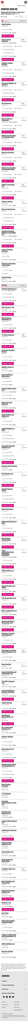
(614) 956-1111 (5, 328)
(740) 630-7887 (5, 957)
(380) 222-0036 (5, 398)
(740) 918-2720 (5, 145)
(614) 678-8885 (5, 531)
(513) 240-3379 (5, 836)
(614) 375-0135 (5, 343)
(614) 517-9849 (5, 848)
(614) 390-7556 (5, 591)
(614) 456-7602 (5, 259)
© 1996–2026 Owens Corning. (7, 1013)
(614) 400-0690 (5, 273)
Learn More (22, 20)
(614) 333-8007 (5, 384)
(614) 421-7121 (5, 543)
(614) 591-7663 (5, 442)
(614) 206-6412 (5, 311)
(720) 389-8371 (5, 865)
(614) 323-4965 (5, 563)
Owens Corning (2, 2)
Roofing (3, 5)
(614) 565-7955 (5, 855)
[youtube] (13, 997)
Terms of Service (4, 969)
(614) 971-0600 (5, 732)
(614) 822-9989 (5, 817)
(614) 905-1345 (5, 360)
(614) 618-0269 (5, 242)
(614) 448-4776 (5, 370)
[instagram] (6, 996)
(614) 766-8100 (5, 407)
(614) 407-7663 (5, 76)
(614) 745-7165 (5, 789)
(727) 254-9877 (5, 797)
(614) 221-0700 (5, 947)
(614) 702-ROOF (5, 194)
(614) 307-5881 (5, 777)
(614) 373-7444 (5, 502)
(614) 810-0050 (5, 579)
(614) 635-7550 (5, 482)
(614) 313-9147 (5, 128)
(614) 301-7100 (5, 626)
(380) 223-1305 (5, 686)
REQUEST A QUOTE (8, 36)
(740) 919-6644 (5, 808)
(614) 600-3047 (5, 895)
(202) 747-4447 (5, 720)
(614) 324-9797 (5, 459)
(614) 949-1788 (5, 708)
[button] (25, 41)
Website (14, 32)
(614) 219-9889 (5, 424)
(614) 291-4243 (5, 877)
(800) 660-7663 (5, 96)
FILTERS (5, 16)
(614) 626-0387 (5, 111)
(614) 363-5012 (5, 745)
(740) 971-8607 (5, 603)
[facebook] (3, 996)
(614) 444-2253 (5, 32)
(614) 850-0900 (5, 826)
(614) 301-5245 (5, 469)
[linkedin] (9, 996)
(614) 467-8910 (5, 643)
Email (10, 32)
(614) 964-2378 (5, 757)
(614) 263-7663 (5, 677)
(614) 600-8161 (5, 300)
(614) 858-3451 (5, 56)
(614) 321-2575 (5, 177)
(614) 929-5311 (5, 940)
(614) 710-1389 (5, 930)
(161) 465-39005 (5, 614)
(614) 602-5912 (5, 161)
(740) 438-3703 (5, 886)
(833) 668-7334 (5, 281)
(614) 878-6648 (5, 696)
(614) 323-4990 (5, 906)
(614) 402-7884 (5, 668)
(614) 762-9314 (5, 205)
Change (18, 13)
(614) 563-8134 (5, 660)
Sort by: (16, 16)
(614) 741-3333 (5, 916)
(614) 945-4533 (5, 224)
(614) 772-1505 (5, 517)
